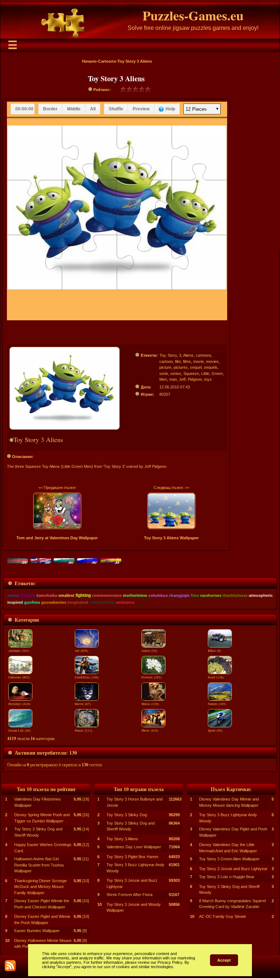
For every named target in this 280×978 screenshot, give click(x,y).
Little (205, 373)
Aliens (188, 355)
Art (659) (81, 651)
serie (163, 373)
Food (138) (216, 677)
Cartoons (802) (19, 677)
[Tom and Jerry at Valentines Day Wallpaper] (57, 511)
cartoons (203, 355)
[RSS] (10, 965)
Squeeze (191, 373)
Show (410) (149, 730)
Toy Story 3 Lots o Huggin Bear (226, 877)
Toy (162, 355)
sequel (196, 367)
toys (208, 379)
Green (217, 373)
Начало (89, 61)
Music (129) (150, 704)
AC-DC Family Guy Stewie (222, 916)
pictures (181, 367)
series (175, 373)
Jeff (182, 379)
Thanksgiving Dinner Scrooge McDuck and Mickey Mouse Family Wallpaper (40, 887)
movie (198, 361)
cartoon (166, 361)
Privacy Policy (170, 962)
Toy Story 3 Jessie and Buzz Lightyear (233, 868)
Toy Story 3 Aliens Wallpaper (171, 538)
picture (165, 367)
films (187, 361)
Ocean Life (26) (19, 730)
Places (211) (83, 730)
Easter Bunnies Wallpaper (37, 930)
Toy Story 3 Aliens (122, 839)
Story (172, 355)
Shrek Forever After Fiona (129, 894)
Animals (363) (18, 651)
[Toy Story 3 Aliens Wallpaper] (171, 511)
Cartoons (107, 61)
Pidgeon (195, 379)
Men (163, 379)
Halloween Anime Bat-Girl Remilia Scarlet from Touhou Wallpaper (39, 865)
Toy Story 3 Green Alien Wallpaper (229, 859)
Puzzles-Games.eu (193, 15)
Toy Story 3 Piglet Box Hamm (132, 856)
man (173, 379)
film (178, 361)
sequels (211, 367)
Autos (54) (149, 651)
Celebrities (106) (87, 677)
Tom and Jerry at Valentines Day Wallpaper (57, 538)
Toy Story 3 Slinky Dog (126, 815)
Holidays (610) (19, 704)
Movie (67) (83, 704)
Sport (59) (215, 730)
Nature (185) (217, 704)
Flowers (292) (151, 677)
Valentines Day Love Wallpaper (133, 847)
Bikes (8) (214, 651)
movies (212, 361)
